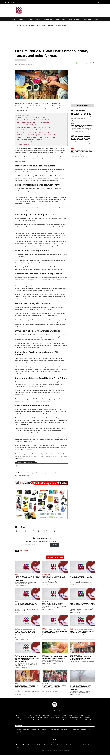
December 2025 (55, 729)
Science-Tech (46, 574)
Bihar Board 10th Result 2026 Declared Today (81, 125)
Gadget (72, 628)
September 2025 (85, 729)
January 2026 (45, 729)
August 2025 (19, 731)
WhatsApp (30, 473)
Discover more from (26, 144)
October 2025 (75, 729)
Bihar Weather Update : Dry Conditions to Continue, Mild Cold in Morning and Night (25, 631)
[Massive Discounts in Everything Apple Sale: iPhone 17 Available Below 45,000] (55, 567)
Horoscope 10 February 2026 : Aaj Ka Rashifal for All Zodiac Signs (54, 657)
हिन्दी (17, 466)
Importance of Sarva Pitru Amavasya (31, 117)
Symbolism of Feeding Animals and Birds (33, 132)
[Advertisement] (65, 10)
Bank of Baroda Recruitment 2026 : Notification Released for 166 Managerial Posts (81, 658)
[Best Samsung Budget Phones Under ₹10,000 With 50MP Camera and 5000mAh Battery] (82, 620)
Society (23, 60)
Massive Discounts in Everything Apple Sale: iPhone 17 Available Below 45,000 (54, 577)
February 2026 (35, 729)
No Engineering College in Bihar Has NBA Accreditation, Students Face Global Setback (54, 631)
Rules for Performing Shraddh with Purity (33, 120)
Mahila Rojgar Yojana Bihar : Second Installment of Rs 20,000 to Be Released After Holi (27, 604)
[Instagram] (14, 2)
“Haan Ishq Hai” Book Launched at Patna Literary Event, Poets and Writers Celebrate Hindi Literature (81, 113)
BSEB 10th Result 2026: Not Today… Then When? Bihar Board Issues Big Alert (80, 138)
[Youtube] (6, 2)
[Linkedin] (11, 2)
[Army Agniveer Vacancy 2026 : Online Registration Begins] (55, 594)
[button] (106, 10)
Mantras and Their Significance (29, 125)
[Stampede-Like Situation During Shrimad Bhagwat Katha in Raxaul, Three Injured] (27, 676)
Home (16, 25)
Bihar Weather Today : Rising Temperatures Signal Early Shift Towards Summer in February (82, 577)
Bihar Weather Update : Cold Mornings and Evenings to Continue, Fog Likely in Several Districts (81, 687)
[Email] (90, 62)
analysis (53, 473)
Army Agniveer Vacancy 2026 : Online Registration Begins (53, 603)
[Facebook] (3, 2)
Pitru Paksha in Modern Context (29, 140)
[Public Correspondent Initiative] (41, 483)
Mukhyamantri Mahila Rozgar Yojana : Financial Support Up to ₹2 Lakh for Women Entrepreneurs (27, 659)
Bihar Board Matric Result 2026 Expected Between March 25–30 (82, 151)
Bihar (72, 109)
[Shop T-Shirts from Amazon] (41, 504)
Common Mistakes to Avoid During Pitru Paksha (36, 137)
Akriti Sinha (56, 62)
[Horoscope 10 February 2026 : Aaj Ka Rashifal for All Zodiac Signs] (55, 647)
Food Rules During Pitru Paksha (29, 130)
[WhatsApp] (76, 62)
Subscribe (54, 544)
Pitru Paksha (24, 550)
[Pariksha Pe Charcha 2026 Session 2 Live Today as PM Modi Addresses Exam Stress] (55, 676)
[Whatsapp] (17, 2)
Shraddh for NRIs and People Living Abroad (34, 127)
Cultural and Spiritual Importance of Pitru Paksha (36, 135)
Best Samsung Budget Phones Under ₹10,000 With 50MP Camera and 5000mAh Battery (82, 631)
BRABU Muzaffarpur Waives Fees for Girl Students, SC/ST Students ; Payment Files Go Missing (82, 604)
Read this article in (26, 142)
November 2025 (65, 729)
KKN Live (18, 473)
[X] (83, 62)
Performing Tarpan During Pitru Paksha (33, 122)
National (21, 25)
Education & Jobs (47, 601)
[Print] (93, 62)
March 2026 (26, 729)
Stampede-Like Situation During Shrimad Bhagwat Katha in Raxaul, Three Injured (26, 686)
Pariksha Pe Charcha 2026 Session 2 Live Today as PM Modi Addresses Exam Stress (54, 686)
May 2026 (18, 729)
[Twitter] (8, 2)
